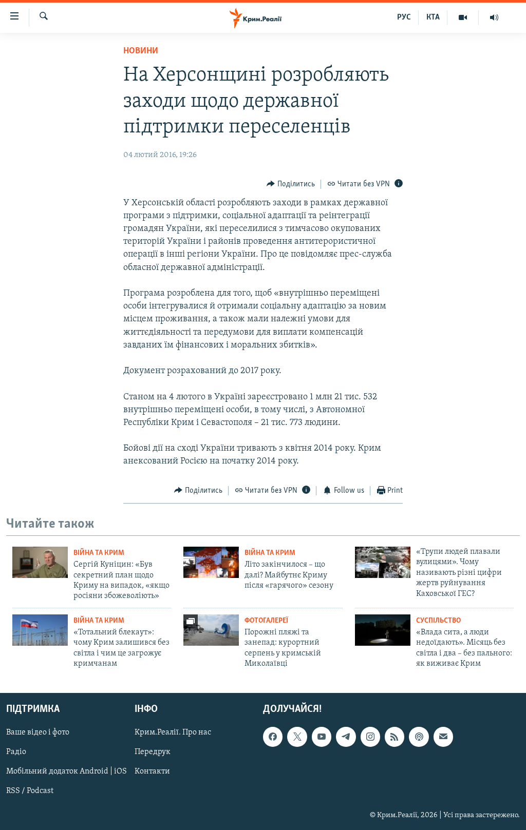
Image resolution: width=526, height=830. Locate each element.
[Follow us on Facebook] (273, 736)
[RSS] (394, 736)
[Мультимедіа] (463, 17)
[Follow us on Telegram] (345, 736)
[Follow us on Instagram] (370, 736)
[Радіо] (494, 17)
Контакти (152, 771)
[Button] (291, 184)
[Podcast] (418, 736)
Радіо (16, 752)
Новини (140, 51)
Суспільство (438, 621)
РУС (404, 17)
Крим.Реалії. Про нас (173, 732)
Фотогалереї (266, 621)
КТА (433, 17)
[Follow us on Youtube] (321, 736)
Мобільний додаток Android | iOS (66, 771)
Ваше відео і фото (37, 732)
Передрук (153, 752)
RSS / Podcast (29, 791)
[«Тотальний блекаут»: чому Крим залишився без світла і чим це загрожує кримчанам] (40, 630)
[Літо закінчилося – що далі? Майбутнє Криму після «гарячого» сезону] (211, 562)
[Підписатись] (443, 736)
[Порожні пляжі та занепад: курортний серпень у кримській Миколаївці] (211, 630)
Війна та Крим (98, 553)
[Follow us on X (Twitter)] (297, 736)
